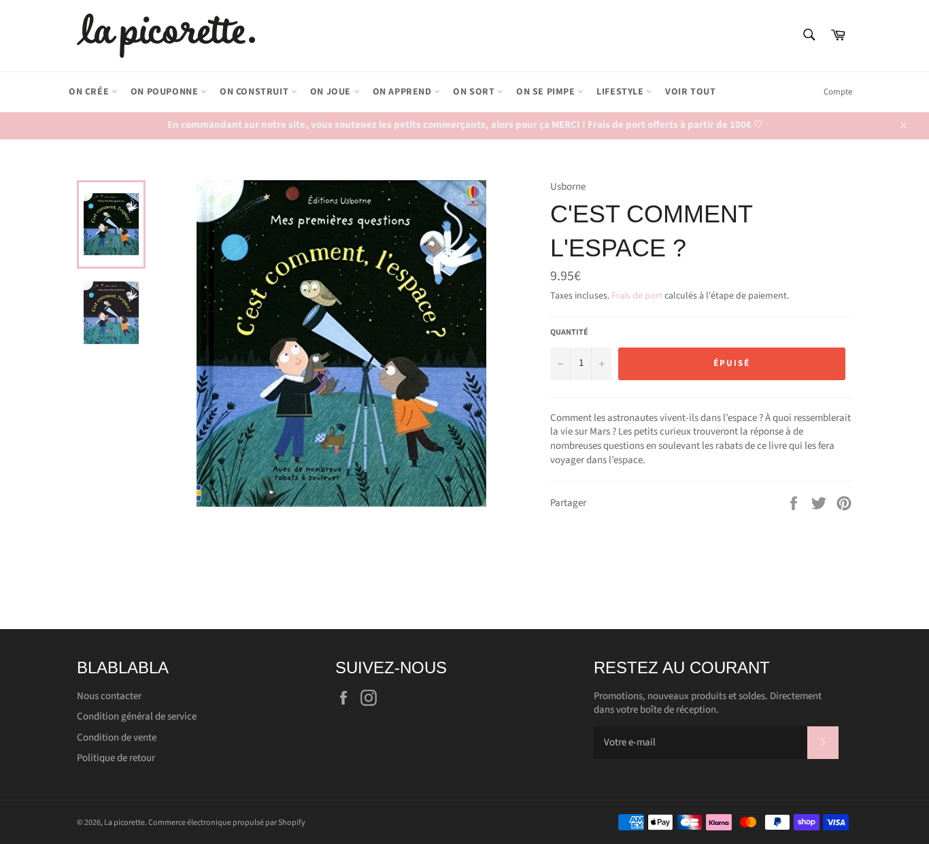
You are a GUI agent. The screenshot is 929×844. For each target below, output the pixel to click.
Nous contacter (109, 696)
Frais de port (636, 296)
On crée (90, 92)
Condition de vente (116, 737)
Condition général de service (137, 716)
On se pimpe (546, 92)
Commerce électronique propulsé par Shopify (226, 822)
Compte (838, 92)
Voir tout (690, 92)
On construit (255, 92)
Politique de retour (116, 758)
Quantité (569, 332)
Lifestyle (621, 92)
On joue (332, 92)
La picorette (124, 822)
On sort (475, 92)
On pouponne (166, 92)
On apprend (404, 92)
